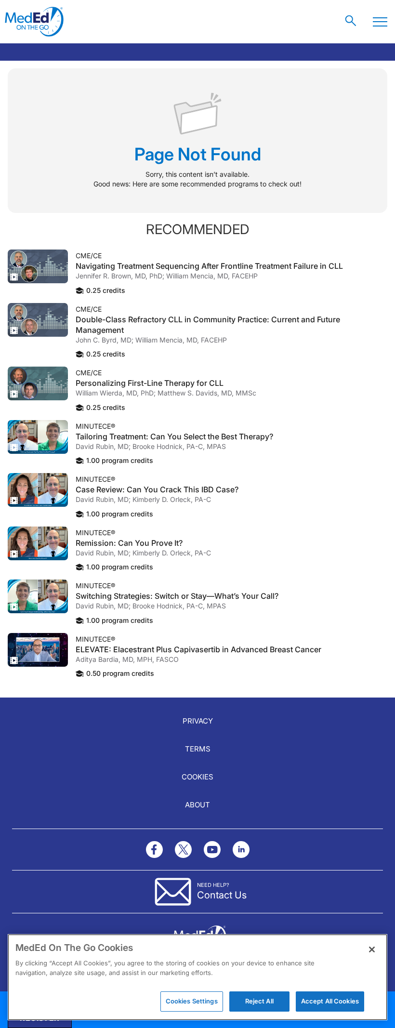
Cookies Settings (192, 1001)
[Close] (371, 949)
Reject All (259, 1001)
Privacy (198, 720)
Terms (198, 748)
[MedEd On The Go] (34, 22)
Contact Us (222, 895)
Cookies (197, 776)
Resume (38, 266)
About (197, 804)
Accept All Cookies (330, 1001)
